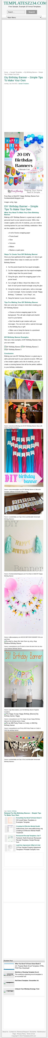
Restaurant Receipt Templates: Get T (28, 836)
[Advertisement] (24, 44)
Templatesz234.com (25, 3)
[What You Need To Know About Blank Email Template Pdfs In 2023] (9, 969)
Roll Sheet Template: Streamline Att (27, 980)
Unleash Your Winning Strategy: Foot (27, 989)
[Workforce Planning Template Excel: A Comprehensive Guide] (9, 976)
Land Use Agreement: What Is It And (28, 845)
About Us (5, 1032)
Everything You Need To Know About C (29, 818)
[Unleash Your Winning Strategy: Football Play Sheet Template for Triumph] (9, 990)
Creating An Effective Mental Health (28, 826)
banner (9, 811)
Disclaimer (33, 1032)
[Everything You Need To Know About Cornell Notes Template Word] (10, 823)
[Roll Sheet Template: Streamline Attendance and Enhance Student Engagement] (9, 982)
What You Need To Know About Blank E (28, 964)
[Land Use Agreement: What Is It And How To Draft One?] (10, 851)
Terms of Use (31, 1034)
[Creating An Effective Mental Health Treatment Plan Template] (10, 832)
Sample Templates (16, 72)
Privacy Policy (21, 1034)
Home (6, 72)
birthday (14, 811)
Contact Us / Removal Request (19, 1032)
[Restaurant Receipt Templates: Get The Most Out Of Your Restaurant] (10, 841)
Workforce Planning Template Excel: (27, 972)
